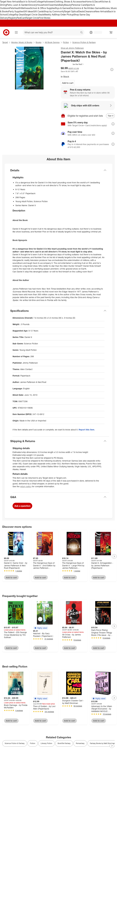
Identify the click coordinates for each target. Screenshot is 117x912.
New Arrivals (101, 11)
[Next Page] (114, 556)
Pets (11, 8)
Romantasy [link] (80, 743)
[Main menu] (16, 32)
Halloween (48, 1)
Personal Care (78, 4)
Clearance (89, 11)
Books (38, 42)
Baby (61, 4)
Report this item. (87, 429)
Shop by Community (54, 11)
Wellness (25, 8)
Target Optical (71, 11)
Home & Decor (92, 1)
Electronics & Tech (79, 8)
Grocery (33, 4)
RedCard (21, 17)
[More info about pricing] (112, 69)
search (81, 32)
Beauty (67, 4)
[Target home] (6, 32)
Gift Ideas (28, 11)
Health (17, 8)
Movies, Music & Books (21, 42)
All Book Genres (52, 42)
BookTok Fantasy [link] (64, 743)
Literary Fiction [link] (46, 743)
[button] (72, 64)
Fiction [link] (32, 743)
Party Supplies (15, 11)
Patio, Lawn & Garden (18, 4)
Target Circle (32, 17)
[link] (72, 64)
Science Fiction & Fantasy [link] (15, 743)
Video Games (95, 8)
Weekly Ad (49, 14)
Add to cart (67, 83)
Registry (12, 17)
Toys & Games (62, 8)
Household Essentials (48, 4)
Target (5, 42)
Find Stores (44, 17)
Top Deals (20, 14)
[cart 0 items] (111, 32)
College (39, 1)
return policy (25, 486)
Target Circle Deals (34, 14)
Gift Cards (38, 11)
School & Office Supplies (42, 8)
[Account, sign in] (97, 32)
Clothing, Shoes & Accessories (69, 1)
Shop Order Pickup (64, 14)
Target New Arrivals (10, 1)
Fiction (66, 42)
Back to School (27, 1)
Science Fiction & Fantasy (84, 42)
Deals (81, 11)
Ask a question (22, 505)
